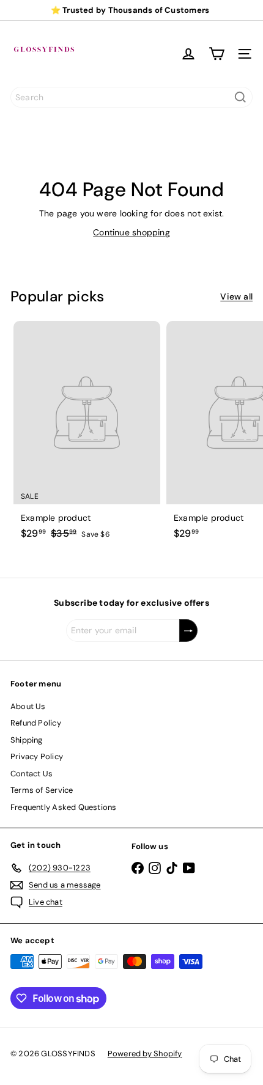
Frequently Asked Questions (63, 807)
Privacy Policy (36, 756)
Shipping (26, 740)
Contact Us (31, 773)
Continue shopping (131, 232)
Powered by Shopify (145, 1053)
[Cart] (216, 54)
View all (236, 296)
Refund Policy (35, 723)
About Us (28, 706)
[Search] (240, 97)
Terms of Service (41, 790)
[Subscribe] (188, 630)
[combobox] (131, 97)
